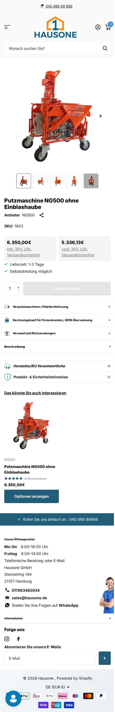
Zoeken (105, 48)
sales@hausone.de (29, 597)
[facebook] (18, 646)
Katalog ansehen (7, 27)
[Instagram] (6, 645)
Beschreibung (14, 346)
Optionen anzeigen (31, 496)
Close (55, 626)
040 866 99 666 (59, 6)
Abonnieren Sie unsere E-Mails (32, 653)
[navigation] (23, 181)
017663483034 (26, 590)
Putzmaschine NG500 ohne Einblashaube (29, 469)
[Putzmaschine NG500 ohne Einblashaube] (31, 425)
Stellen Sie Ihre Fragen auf (35, 608)
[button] (19, 283)
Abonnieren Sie (101, 665)
